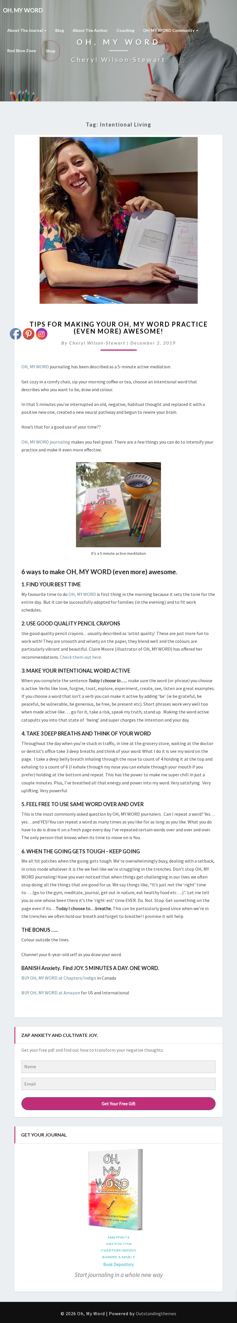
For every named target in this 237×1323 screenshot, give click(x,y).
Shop (50, 50)
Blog (59, 30)
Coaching (125, 30)
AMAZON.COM (119, 1244)
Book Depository (118, 1264)
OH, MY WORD (82, 594)
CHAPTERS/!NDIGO (118, 1251)
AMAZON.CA (118, 1238)
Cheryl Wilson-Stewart (97, 342)
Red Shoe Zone (21, 50)
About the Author (90, 30)
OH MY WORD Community (169, 30)
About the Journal (25, 30)
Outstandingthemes (156, 1313)
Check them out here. (81, 657)
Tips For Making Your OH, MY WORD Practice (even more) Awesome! (118, 327)
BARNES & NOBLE (118, 1257)
